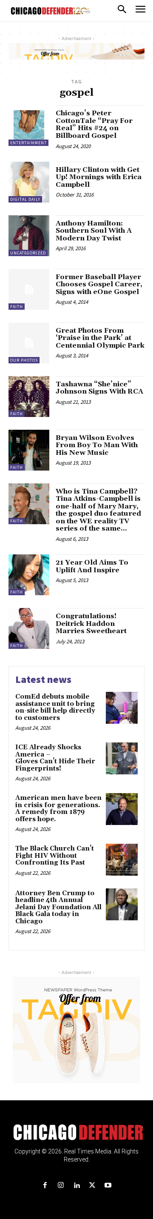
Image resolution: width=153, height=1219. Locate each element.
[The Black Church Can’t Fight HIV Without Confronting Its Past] (122, 860)
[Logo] (77, 1132)
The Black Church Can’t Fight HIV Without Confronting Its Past (54, 856)
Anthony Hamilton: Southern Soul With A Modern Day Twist (94, 231)
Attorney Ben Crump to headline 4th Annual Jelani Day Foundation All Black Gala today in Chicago (58, 907)
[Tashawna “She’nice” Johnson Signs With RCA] (28, 396)
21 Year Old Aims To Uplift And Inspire (92, 566)
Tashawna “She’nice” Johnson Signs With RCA (99, 388)
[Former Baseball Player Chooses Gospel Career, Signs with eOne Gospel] (28, 289)
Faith (16, 306)
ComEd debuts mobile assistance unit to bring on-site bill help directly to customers (55, 707)
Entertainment (28, 143)
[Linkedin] (76, 1185)
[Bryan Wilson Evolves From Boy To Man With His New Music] (28, 450)
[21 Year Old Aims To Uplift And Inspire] (28, 574)
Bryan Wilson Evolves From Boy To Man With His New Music (97, 445)
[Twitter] (92, 1185)
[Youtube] (108, 1185)
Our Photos (24, 360)
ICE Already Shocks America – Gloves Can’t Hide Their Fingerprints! (55, 758)
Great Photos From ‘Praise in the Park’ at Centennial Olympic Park (100, 338)
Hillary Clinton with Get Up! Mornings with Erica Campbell (99, 177)
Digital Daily (25, 199)
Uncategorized (28, 253)
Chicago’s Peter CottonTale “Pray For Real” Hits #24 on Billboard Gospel (94, 124)
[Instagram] (60, 1185)
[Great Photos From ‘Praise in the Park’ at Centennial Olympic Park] (28, 343)
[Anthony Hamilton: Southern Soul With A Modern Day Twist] (28, 235)
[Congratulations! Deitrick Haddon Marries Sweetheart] (28, 628)
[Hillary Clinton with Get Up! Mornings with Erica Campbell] (28, 182)
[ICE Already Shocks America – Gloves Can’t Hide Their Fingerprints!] (122, 758)
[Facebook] (45, 1185)
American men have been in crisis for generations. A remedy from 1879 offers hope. (58, 808)
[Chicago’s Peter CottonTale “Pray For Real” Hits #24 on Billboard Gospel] (28, 125)
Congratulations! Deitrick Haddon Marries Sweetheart (91, 623)
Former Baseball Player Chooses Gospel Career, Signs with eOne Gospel (99, 284)
